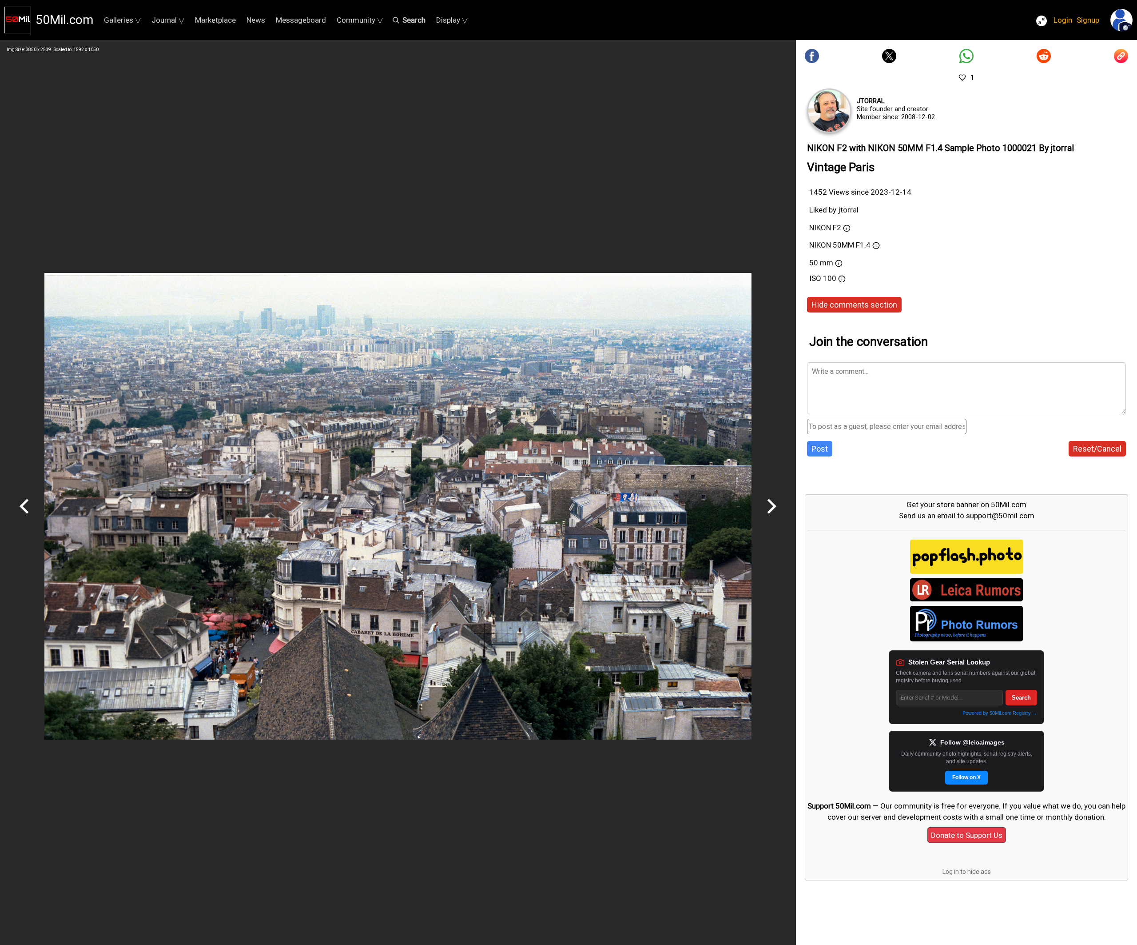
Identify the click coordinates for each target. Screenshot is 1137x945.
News (255, 20)
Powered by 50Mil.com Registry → (999, 713)
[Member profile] (829, 110)
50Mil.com (64, 19)
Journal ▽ (167, 20)
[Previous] (24, 517)
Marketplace (215, 20)
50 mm (821, 262)
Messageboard (301, 20)
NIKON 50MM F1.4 (840, 244)
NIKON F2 (825, 227)
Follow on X (966, 777)
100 (830, 278)
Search (1021, 697)
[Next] (771, 517)
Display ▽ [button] (452, 20)
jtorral (871, 101)
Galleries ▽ (122, 20)
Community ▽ (360, 20)
